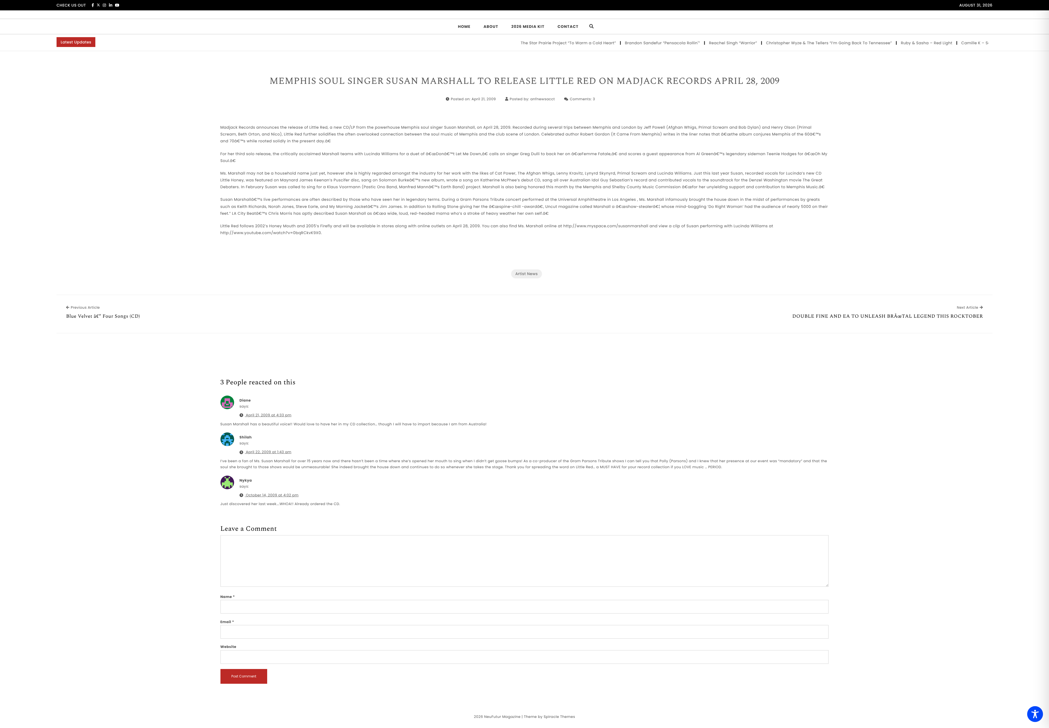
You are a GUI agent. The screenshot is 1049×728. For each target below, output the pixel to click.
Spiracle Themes (559, 716)
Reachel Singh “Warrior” (712, 43)
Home (464, 26)
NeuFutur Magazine (502, 716)
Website (228, 646)
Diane (245, 400)
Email (227, 621)
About (491, 26)
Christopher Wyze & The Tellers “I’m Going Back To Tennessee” (808, 43)
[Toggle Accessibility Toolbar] (1035, 714)
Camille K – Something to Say (971, 43)
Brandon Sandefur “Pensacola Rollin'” (642, 43)
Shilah (246, 437)
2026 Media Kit (527, 26)
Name (227, 596)
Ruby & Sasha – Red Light (906, 43)
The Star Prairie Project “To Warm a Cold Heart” (548, 43)
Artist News (526, 273)
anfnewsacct (542, 99)
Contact (568, 26)
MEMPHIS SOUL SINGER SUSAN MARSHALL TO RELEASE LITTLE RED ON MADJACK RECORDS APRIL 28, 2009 (524, 81)
